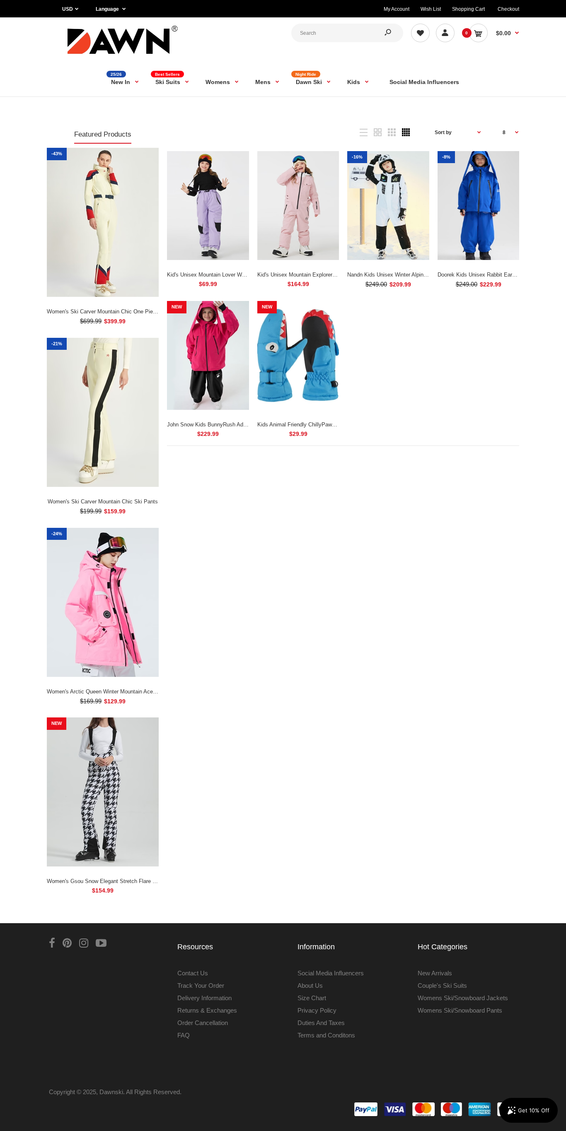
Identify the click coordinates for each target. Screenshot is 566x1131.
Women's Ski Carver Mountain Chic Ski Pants (103, 501)
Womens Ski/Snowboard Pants (460, 1010)
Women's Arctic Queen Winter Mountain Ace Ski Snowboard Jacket (127, 691)
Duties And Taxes (321, 1022)
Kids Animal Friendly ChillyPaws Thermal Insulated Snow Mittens (335, 424)
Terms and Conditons (326, 1035)
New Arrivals (435, 973)
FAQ (183, 1035)
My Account (396, 9)
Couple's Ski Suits (442, 985)
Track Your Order (200, 985)
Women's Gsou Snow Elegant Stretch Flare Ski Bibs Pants (118, 881)
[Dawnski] (123, 56)
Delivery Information (204, 997)
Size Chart (312, 997)
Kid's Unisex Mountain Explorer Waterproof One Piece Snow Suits (336, 275)
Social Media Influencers (331, 973)
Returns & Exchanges (207, 1010)
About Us (310, 985)
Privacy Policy (317, 1010)
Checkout (508, 9)
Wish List (431, 9)
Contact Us (192, 973)
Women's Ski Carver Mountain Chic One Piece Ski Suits (114, 311)
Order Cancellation (202, 1022)
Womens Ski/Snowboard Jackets (463, 997)
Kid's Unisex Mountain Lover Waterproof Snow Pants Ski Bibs (241, 275)
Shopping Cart (468, 9)
